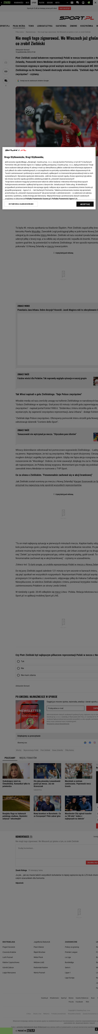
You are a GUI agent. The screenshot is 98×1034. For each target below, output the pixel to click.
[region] (49, 178)
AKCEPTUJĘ (85, 204)
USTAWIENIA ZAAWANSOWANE (21, 204)
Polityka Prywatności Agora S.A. (65, 198)
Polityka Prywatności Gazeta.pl (38, 198)
